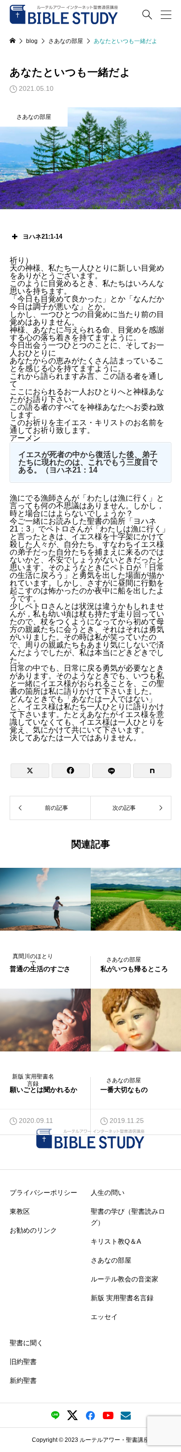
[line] (55, 1415)
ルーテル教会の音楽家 (124, 1278)
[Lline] (111, 770)
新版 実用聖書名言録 (122, 1297)
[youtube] (108, 1415)
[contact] (126, 1415)
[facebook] (90, 1415)
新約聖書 (23, 1380)
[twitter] (72, 1415)
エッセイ (104, 1316)
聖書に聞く (26, 1342)
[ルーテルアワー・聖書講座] (64, 15)
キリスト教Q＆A (116, 1241)
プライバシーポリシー (43, 1192)
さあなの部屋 (33, 117)
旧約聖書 (23, 1361)
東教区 (20, 1211)
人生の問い (108, 1192)
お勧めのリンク (33, 1230)
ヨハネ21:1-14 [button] (42, 236)
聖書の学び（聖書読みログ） (128, 1217)
